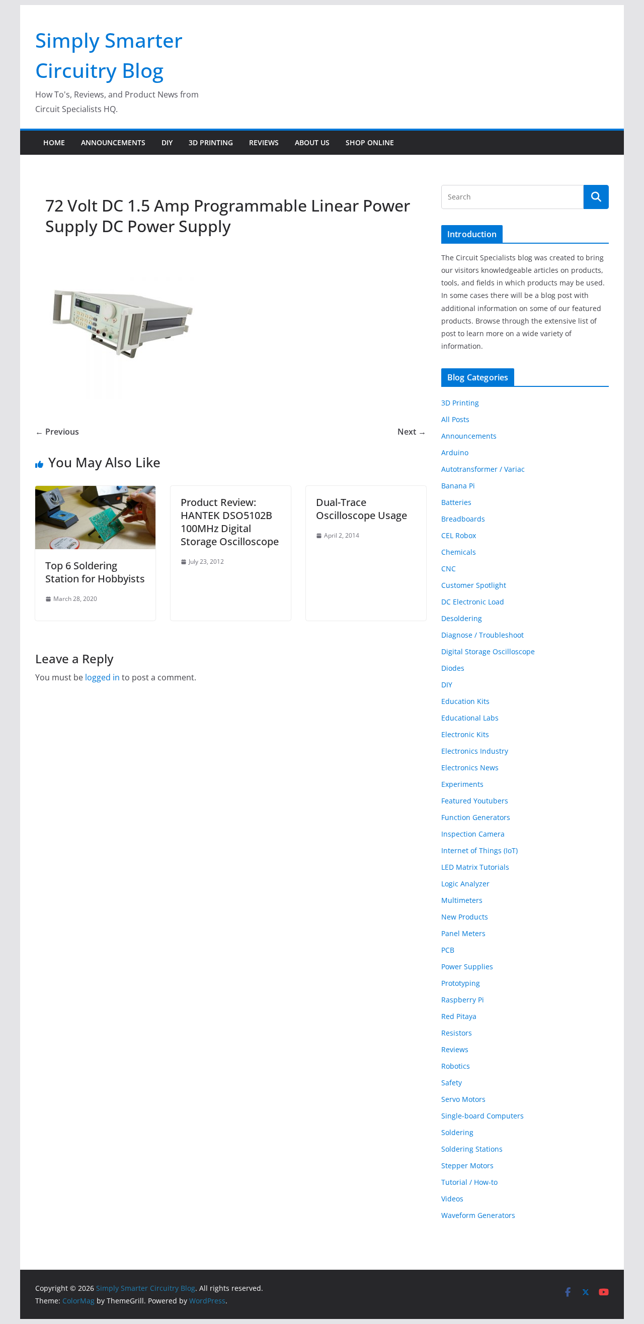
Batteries (456, 502)
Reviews (264, 142)
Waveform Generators (478, 1215)
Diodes (452, 668)
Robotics (455, 1066)
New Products (464, 917)
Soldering (457, 1132)
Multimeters (461, 900)
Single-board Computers (482, 1116)
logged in (102, 677)
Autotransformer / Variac (483, 469)
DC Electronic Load (472, 601)
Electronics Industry (474, 751)
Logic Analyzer (465, 883)
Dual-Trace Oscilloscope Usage (361, 508)
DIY (167, 142)
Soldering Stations (472, 1149)
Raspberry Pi (462, 999)
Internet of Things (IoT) (479, 850)
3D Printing (211, 142)
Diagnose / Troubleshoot (482, 635)
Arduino (454, 452)
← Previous (57, 431)
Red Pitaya (458, 1016)
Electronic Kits (465, 734)
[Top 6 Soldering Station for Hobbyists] (95, 492)
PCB (447, 950)
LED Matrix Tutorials (475, 867)
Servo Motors (463, 1099)
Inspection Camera (473, 834)
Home (54, 142)
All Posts (455, 419)
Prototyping (460, 983)
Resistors (456, 1033)
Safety (451, 1082)
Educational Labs (470, 718)
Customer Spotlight (473, 585)
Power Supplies (467, 966)
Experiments (462, 784)
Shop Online (370, 142)
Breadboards (463, 519)
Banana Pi (458, 485)
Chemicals (458, 552)
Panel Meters (463, 933)
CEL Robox (458, 535)
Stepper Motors (467, 1165)
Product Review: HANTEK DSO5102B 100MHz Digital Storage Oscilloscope (230, 521)
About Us (312, 142)
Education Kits (465, 701)
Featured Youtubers (474, 800)
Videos (452, 1198)
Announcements (113, 142)
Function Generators (475, 817)
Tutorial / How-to (469, 1182)
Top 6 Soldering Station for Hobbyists (95, 572)
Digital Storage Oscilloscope (488, 651)
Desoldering (461, 618)
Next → (411, 431)
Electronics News (470, 767)
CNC (448, 568)
